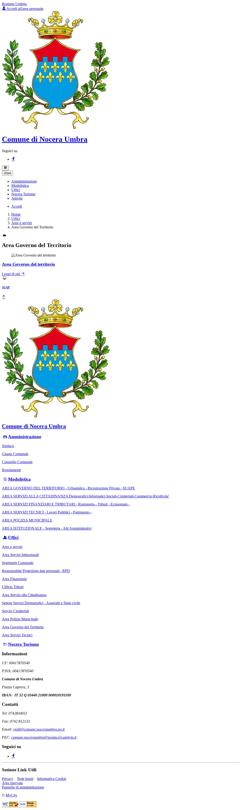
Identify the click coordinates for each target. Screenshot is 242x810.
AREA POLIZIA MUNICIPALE (27, 520)
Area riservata (12, 783)
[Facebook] (13, 159)
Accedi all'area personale (24, 9)
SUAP (6, 287)
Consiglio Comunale (17, 462)
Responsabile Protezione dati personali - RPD (36, 571)
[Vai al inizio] (4, 297)
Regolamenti (11, 470)
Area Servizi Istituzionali (20, 555)
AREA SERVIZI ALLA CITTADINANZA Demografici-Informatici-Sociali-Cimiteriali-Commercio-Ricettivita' (85, 496)
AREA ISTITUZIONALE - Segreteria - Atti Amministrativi (46, 528)
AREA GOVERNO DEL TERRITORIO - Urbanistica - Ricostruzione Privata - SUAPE (68, 488)
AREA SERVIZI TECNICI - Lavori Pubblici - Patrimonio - (46, 512)
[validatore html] (11, 806)
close (7, 173)
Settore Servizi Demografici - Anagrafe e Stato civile (41, 603)
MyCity (11, 795)
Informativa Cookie (51, 779)
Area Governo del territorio (28, 264)
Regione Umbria (14, 4)
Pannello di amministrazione (23, 787)
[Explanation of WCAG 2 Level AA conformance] (28, 806)
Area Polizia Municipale (20, 619)
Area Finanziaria (14, 579)
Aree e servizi (21, 223)
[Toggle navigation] (5, 168)
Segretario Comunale (17, 563)
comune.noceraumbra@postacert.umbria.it (43, 737)
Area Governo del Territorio (23, 627)
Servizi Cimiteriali (15, 611)
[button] (24, 181)
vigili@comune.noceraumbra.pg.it (39, 729)
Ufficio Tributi (12, 587)
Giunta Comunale (15, 454)
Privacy (7, 779)
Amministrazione (24, 436)
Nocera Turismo (23, 644)
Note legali (25, 779)
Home (16, 214)
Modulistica (19, 479)
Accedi (16, 206)
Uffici (15, 219)
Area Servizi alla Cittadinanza (24, 595)
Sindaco (8, 446)
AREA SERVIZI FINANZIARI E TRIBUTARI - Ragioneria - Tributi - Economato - (66, 504)
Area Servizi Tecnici (17, 635)
